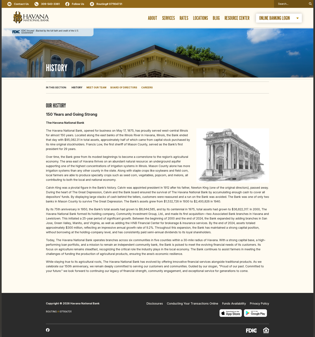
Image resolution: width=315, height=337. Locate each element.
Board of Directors (123, 87)
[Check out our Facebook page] (48, 331)
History (77, 87)
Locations (200, 18)
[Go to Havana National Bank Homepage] (31, 18)
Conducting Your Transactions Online (192, 303)
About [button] (152, 18)
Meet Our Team (96, 87)
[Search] (310, 4)
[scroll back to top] (303, 325)
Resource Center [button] (237, 18)
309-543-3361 (50, 4)
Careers (147, 87)
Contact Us (21, 4)
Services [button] (168, 18)
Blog (216, 18)
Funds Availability (234, 303)
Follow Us (78, 4)
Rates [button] (184, 18)
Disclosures (155, 303)
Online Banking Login (274, 18)
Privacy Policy (259, 303)
